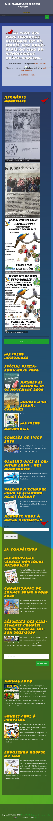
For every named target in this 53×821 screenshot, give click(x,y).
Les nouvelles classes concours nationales (24, 562)
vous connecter (40, 64)
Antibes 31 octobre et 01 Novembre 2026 (24, 386)
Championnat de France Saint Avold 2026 (26, 592)
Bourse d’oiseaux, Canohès (26, 405)
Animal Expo (18, 681)
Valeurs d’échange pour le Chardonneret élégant (25, 493)
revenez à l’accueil (28, 75)
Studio (37, 817)
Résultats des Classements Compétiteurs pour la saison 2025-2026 (25, 627)
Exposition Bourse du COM (24, 754)
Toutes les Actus (26, 341)
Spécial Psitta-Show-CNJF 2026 (21, 368)
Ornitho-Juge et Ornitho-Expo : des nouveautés (26, 465)
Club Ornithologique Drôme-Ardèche (35, 815)
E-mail (7, 526)
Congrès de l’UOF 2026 (23, 439)
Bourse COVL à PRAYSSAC (20, 718)
